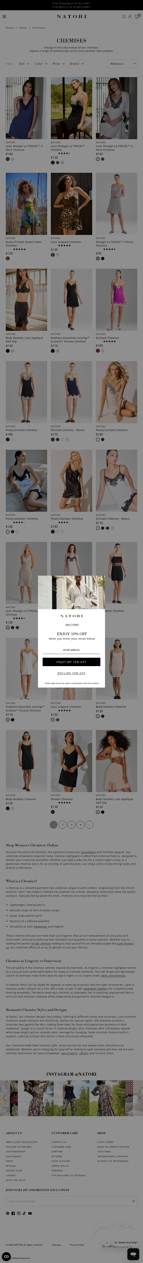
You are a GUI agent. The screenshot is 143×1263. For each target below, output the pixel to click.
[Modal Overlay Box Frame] (71, 632)
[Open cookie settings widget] (6, 1256)
